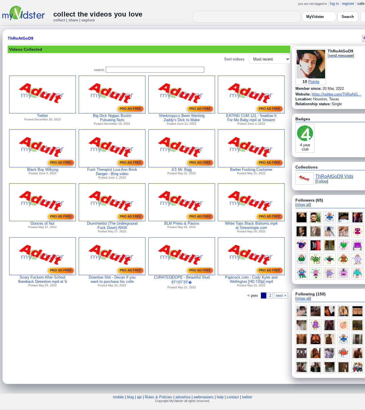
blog (130, 397)
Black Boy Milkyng (42, 169)
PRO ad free (130, 108)
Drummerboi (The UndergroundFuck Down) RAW (112, 225)
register (348, 3)
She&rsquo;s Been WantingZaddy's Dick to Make (181, 117)
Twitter (42, 115)
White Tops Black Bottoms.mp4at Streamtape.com (251, 225)
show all (303, 204)
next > (281, 295)
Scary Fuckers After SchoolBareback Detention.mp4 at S (42, 279)
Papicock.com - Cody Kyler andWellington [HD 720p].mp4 (251, 279)
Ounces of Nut (42, 223)
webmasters (204, 397)
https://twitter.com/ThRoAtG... (336, 94)
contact (233, 397)
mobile (118, 397)
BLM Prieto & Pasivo (181, 223)
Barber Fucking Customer (251, 169)
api (139, 397)
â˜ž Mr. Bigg (182, 169)
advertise (182, 397)
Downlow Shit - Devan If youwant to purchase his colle (112, 279)
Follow (322, 181)
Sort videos (234, 59)
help (220, 397)
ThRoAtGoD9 (20, 38)
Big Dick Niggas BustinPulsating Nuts (112, 117)
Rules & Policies (158, 397)
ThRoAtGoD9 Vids (334, 176)
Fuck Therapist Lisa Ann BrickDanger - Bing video (112, 171)
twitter (247, 397)
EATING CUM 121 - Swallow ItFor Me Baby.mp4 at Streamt (251, 117)
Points (313, 81)
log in (334, 3)
